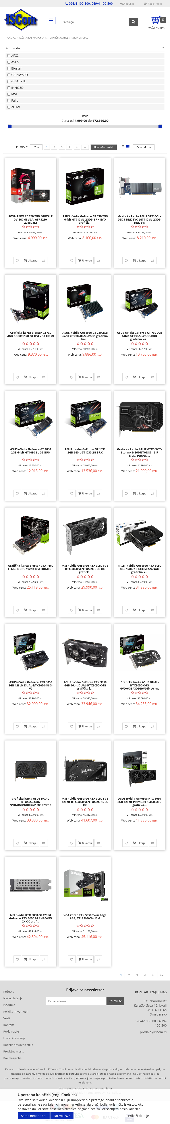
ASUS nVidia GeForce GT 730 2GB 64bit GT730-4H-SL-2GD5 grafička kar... (85, 336)
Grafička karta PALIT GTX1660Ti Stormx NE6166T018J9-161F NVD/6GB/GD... (139, 452)
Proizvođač (13, 48)
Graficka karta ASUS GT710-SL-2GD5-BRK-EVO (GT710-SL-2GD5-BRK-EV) (139, 219)
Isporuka (9, 1005)
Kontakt (8, 1025)
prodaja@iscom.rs (153, 1032)
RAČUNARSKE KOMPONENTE (32, 37)
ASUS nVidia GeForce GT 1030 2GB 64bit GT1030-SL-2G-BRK (30, 450)
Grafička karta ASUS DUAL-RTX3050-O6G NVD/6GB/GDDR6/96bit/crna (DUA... (140, 687)
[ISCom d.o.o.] (21, 20)
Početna (11, 37)
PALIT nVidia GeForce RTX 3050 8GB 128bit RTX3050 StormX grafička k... (139, 569)
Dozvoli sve (62, 1116)
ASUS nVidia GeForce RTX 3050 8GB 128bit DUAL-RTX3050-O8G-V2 (30, 685)
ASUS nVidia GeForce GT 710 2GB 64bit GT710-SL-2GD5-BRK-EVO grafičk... (85, 219)
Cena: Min (143, 147)
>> (85, 147)
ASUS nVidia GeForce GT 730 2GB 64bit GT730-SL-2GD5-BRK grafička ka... (139, 336)
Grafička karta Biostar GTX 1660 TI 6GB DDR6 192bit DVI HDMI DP (30, 567)
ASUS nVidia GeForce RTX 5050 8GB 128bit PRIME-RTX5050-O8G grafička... (139, 801)
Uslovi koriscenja (14, 1038)
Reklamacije (11, 1031)
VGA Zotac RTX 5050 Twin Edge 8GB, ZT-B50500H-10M (85, 916)
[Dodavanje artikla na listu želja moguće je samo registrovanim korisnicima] (17, 260)
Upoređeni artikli (103, 147)
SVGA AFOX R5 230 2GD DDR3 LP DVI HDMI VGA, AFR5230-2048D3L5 (30, 219)
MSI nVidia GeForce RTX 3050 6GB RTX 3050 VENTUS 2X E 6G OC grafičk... (85, 569)
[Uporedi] (44, 260)
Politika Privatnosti (15, 1012)
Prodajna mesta (13, 1051)
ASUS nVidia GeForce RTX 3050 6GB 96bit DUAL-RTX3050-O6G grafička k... (85, 685)
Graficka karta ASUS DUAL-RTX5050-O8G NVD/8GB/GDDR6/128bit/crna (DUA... (30, 803)
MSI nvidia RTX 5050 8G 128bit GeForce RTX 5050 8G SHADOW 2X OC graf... (30, 918)
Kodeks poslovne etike (18, 1045)
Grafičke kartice (59, 37)
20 (35, 147)
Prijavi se (115, 1001)
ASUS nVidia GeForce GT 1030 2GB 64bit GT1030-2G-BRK (85, 450)
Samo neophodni (33, 1116)
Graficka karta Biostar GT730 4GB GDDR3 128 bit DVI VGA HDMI (30, 334)
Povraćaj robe (12, 1058)
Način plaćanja (12, 998)
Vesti (6, 1018)
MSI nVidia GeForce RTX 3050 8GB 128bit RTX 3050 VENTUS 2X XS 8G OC (85, 801)
